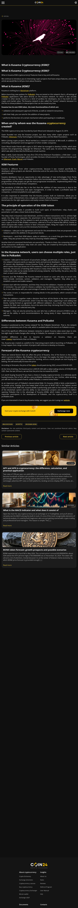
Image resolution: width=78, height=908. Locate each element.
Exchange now (64, 411)
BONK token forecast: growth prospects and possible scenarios (34, 549)
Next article (68, 437)
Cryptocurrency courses (27, 883)
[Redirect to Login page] (75, 2)
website (67, 400)
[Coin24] (39, 2)
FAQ (41, 894)
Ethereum (13, 137)
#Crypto (19, 424)
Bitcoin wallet (23, 894)
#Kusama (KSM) (31, 424)
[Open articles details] (39, 458)
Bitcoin (20, 159)
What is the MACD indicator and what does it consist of (30, 510)
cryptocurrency (56, 123)
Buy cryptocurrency (25, 887)
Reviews (43, 883)
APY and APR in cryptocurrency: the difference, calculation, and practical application (35, 469)
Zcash (14, 159)
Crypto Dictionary (25, 876)
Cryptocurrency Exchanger (28, 890)
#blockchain (8, 424)
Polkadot (31, 94)
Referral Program (46, 887)
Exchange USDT (24, 898)
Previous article (11, 437)
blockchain (25, 91)
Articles (6, 16)
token (34, 365)
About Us (43, 876)
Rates (42, 880)
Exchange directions (26, 880)
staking (9, 339)
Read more (7, 486)
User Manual (44, 890)
